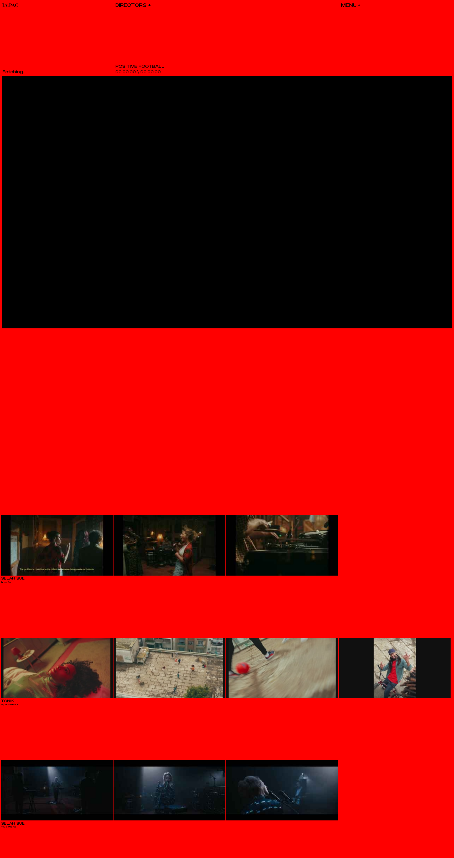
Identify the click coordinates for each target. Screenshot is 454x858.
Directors (131, 5)
